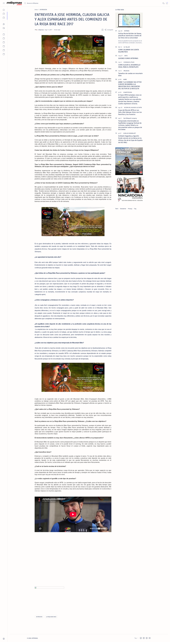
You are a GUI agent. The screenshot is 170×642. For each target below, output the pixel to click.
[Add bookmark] (102, 30)
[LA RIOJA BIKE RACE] (51, 616)
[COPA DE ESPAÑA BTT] (129, 133)
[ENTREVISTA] (39, 616)
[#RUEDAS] (126, 70)
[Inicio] (3, 10)
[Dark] (163, 3)
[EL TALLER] (127, 47)
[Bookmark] (167, 3)
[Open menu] (3, 3)
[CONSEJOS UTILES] (129, 62)
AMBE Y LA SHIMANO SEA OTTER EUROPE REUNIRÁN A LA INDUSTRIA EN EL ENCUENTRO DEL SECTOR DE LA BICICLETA (129, 85)
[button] (140, 638)
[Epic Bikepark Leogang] (130, 118)
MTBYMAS (35, 638)
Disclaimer (123, 209)
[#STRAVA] (126, 31)
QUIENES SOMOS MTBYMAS (128, 58)
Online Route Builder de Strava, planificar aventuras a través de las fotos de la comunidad (129, 36)
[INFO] (126, 55)
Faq (135, 209)
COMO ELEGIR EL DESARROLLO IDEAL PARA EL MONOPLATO (129, 66)
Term (116, 209)
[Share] (108, 30)
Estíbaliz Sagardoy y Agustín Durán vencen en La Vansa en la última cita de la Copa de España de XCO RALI (130, 139)
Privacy (130, 209)
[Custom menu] (3, 34)
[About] (3, 24)
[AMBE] (125, 79)
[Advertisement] (81, 549)
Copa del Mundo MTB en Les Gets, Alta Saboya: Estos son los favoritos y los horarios (130, 112)
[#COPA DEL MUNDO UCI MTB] (133, 107)
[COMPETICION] (127, 92)
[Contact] (3, 28)
